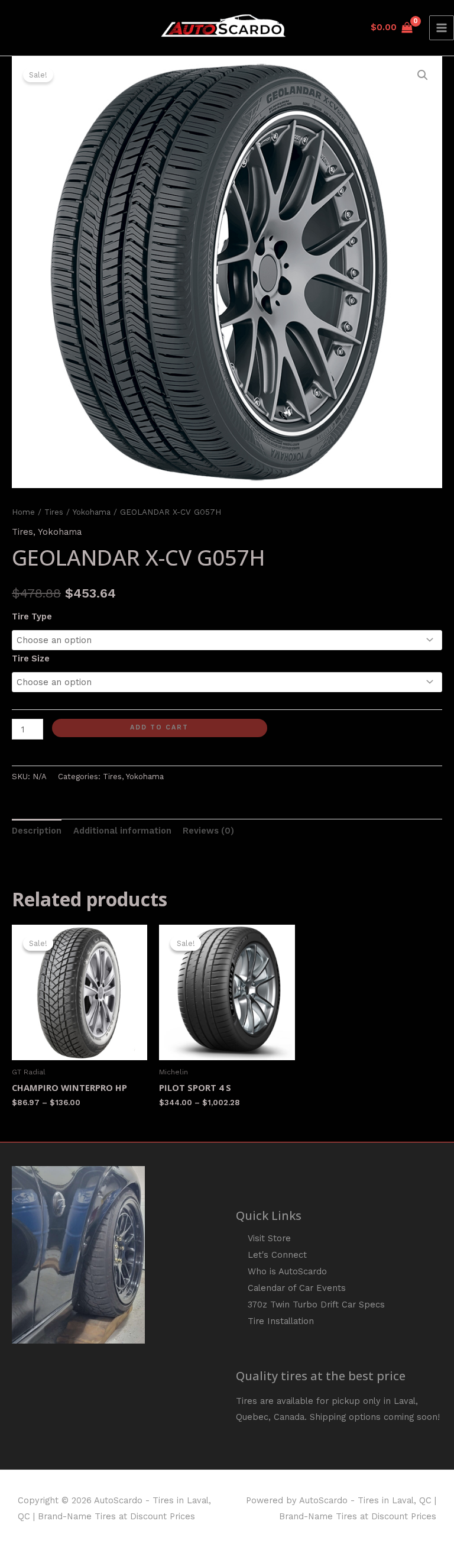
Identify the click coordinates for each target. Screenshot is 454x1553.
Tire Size (31, 658)
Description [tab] (36, 830)
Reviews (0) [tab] (208, 830)
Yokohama (92, 512)
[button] (422, 75)
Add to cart (159, 727)
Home (23, 512)
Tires (53, 512)
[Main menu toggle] (441, 27)
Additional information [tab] (122, 830)
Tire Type (32, 616)
